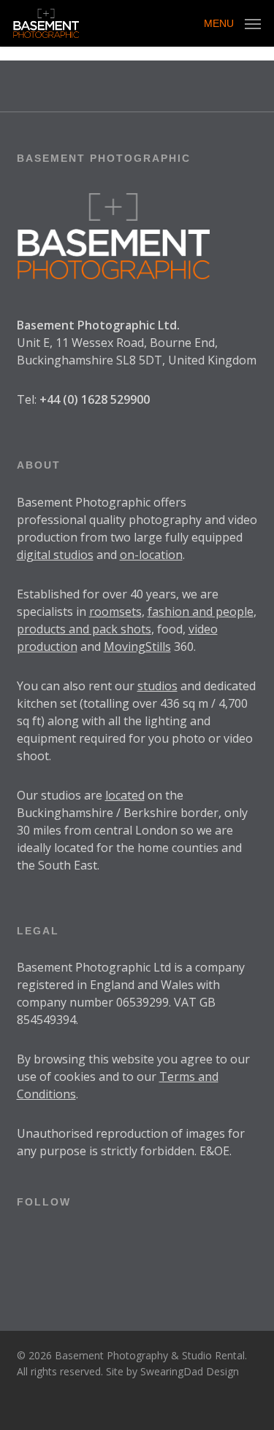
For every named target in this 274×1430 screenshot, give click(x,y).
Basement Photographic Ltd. (98, 325)
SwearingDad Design (189, 1371)
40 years (153, 594)
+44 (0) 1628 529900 (94, 399)
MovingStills (137, 646)
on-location (151, 555)
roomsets (115, 611)
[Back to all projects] (137, 105)
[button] (232, 22)
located (125, 795)
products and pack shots (84, 629)
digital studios (55, 555)
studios (157, 686)
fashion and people (201, 611)
